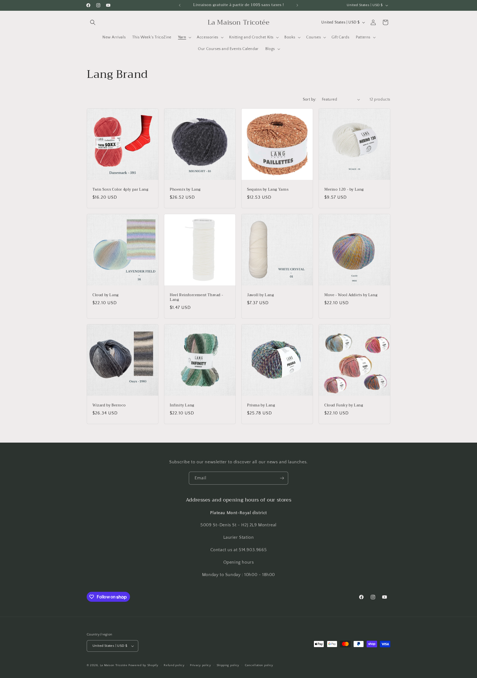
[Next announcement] (297, 5)
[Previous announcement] (180, 5)
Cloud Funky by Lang (343, 405)
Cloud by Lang (105, 295)
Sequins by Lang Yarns (268, 189)
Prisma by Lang (261, 405)
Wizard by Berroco (109, 405)
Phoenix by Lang (185, 189)
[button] (93, 22)
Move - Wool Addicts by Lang (350, 295)
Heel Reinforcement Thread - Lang (196, 297)
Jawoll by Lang (260, 295)
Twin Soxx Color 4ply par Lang (120, 189)
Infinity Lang (182, 405)
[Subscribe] (282, 478)
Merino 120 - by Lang (344, 189)
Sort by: (309, 99)
